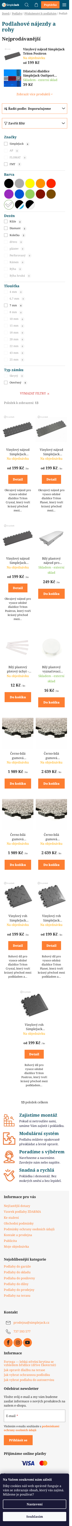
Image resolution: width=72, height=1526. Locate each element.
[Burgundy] (40, 194)
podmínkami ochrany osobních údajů (31, 1428)
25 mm (16, 359)
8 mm (15, 312)
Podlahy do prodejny (19, 1290)
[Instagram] (17, 1342)
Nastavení (35, 1504)
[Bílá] (9, 204)
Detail (18, 479)
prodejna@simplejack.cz (31, 1322)
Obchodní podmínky (19, 1223)
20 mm (16, 339)
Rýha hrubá (19, 275)
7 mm (15, 305)
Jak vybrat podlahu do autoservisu (29, 1380)
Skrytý (16, 375)
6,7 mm (17, 298)
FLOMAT (17, 157)
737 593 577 (22, 1331)
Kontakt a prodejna (18, 1235)
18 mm (16, 332)
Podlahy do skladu (17, 1272)
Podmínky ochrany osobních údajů (29, 1229)
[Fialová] (9, 194)
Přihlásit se (18, 1440)
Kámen (16, 262)
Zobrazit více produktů (33, 94)
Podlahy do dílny (16, 1284)
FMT (15, 164)
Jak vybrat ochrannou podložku (27, 1375)
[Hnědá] (51, 194)
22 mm (16, 346)
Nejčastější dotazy (17, 1206)
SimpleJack (19, 143)
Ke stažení (11, 1217)
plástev (16, 248)
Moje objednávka (16, 1246)
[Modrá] (19, 194)
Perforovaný (20, 255)
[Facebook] (8, 1342)
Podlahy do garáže (17, 1266)
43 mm (16, 353)
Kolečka (17, 235)
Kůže (15, 221)
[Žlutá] (30, 183)
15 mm (16, 325)
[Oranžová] (40, 183)
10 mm (16, 319)
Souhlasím (34, 1516)
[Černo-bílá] (30, 204)
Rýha (15, 269)
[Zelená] (30, 194)
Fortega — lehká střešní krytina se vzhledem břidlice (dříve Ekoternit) (30, 1363)
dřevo (16, 242)
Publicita (10, 1241)
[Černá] (9, 183)
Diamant (17, 228)
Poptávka (50, 5)
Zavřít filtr (16, 123)
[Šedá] (19, 183)
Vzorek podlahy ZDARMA (22, 1211)
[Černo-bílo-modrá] (19, 204)
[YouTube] (27, 1342)
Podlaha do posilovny (19, 1278)
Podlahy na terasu (17, 1295)
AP (13, 150)
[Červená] (51, 183)
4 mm (15, 292)
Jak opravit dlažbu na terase (24, 1370)
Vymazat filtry (33, 393)
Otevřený (18, 382)
